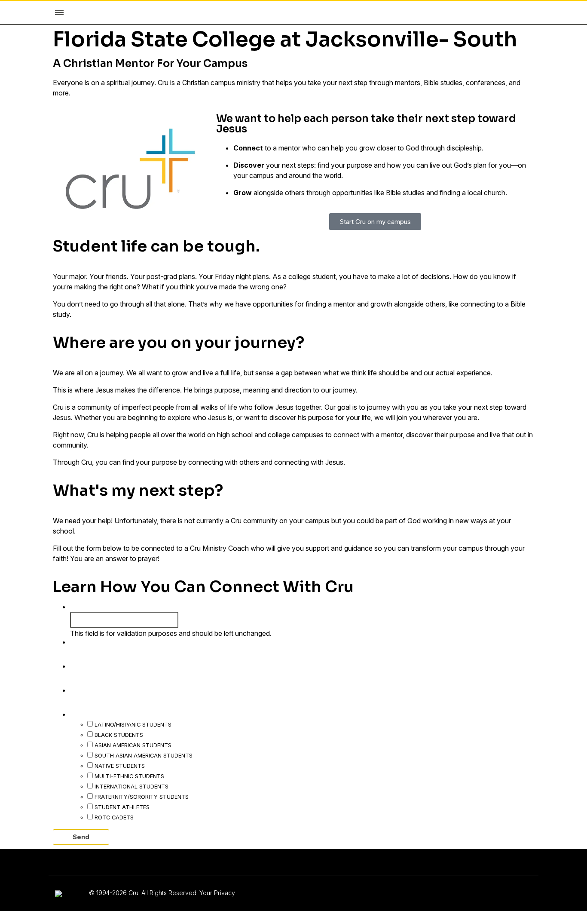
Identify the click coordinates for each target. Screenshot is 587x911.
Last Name (93, 665)
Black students (119, 734)
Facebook (90, 606)
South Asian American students (144, 755)
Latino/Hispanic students (133, 724)
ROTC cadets (114, 817)
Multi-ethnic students (129, 776)
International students (131, 786)
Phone (85, 689)
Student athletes (122, 807)
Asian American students (133, 745)
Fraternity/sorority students (142, 796)
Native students (120, 765)
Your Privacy (217, 892)
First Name (93, 641)
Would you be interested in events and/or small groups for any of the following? (232, 714)
